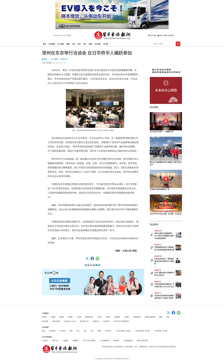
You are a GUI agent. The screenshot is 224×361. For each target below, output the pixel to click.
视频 (68, 44)
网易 (167, 317)
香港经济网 (89, 317)
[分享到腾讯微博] (94, 265)
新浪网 (61, 317)
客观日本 (96, 321)
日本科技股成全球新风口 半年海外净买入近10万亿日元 (164, 285)
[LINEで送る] (98, 259)
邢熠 (45, 59)
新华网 (44, 317)
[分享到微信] (99, 265)
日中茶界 (97, 44)
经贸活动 (64, 59)
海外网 (107, 317)
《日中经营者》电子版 (142, 331)
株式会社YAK (84, 321)
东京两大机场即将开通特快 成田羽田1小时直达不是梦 (164, 296)
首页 (44, 44)
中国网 (53, 317)
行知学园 (106, 321)
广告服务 (65, 340)
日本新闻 (52, 44)
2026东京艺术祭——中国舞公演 (161, 131)
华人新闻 (60, 44)
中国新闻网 (136, 317)
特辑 (90, 44)
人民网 (99, 317)
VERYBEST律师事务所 (121, 321)
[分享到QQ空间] (88, 265)
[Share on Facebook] (93, 259)
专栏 (84, 44)
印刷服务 (75, 340)
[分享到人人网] (97, 265)
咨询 (161, 35)
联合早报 (45, 321)
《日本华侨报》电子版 (122, 331)
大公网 (79, 317)
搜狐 (160, 317)
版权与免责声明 (142, 340)
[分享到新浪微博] (91, 265)
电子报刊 (153, 35)
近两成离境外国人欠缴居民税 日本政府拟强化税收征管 (164, 248)
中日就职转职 (104, 340)
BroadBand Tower (70, 321)
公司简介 (45, 340)
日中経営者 (170, 35)
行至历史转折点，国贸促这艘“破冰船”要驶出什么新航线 (164, 261)
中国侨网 (117, 317)
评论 (79, 44)
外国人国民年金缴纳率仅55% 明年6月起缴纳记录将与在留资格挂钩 (164, 235)
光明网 (70, 317)
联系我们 (117, 340)
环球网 (126, 317)
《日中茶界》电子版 (160, 331)
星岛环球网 (56, 321)
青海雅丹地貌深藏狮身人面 (159, 189)
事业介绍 (55, 340)
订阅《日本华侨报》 (89, 340)
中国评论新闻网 (150, 317)
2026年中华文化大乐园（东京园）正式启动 (165, 214)
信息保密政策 (128, 340)
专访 (73, 44)
